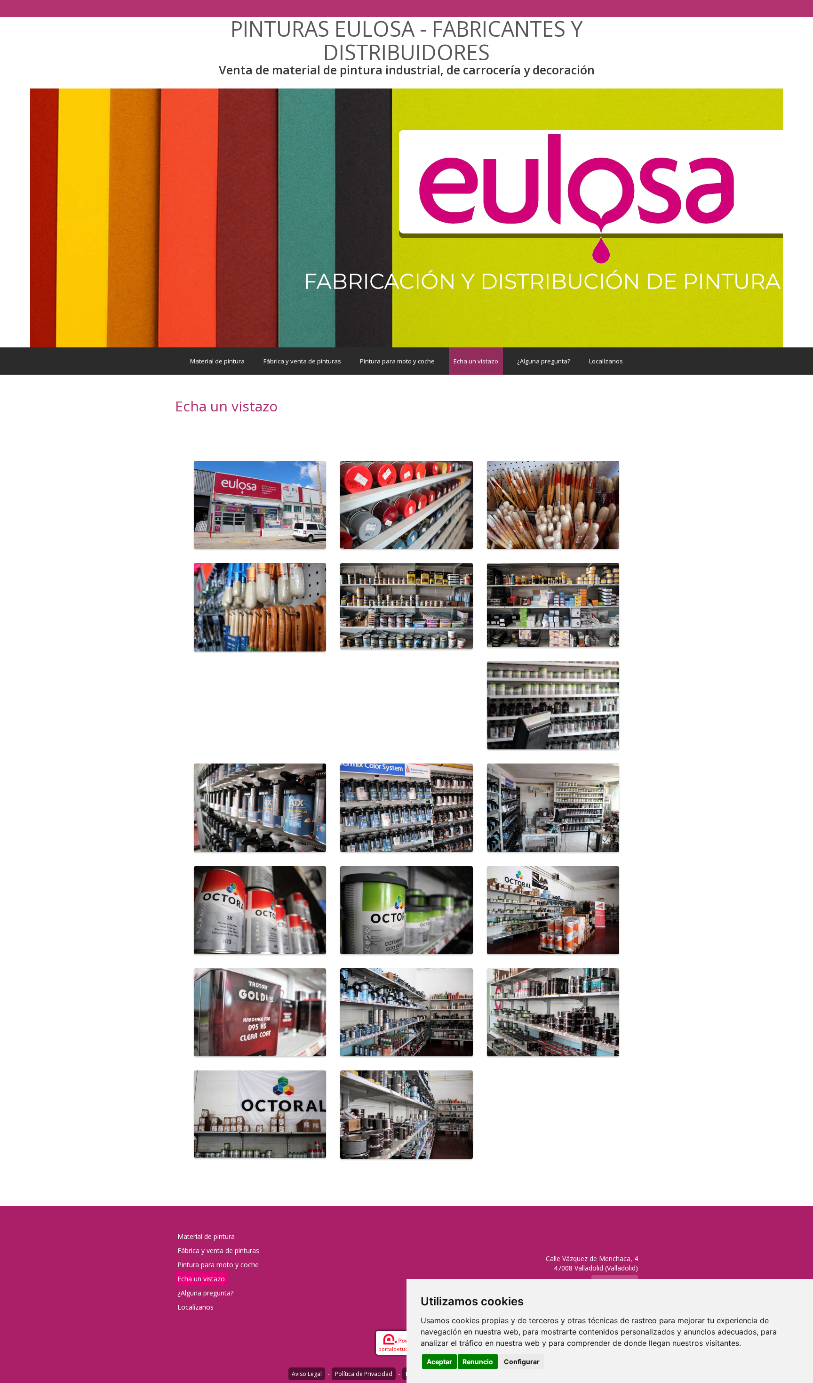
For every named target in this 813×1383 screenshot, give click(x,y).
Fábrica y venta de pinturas (302, 361)
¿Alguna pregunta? (543, 361)
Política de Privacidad (363, 1374)
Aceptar (439, 1362)
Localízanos (606, 361)
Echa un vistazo (476, 361)
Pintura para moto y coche (397, 361)
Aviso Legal (307, 1374)
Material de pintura (217, 361)
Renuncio (477, 1362)
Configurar (522, 1362)
